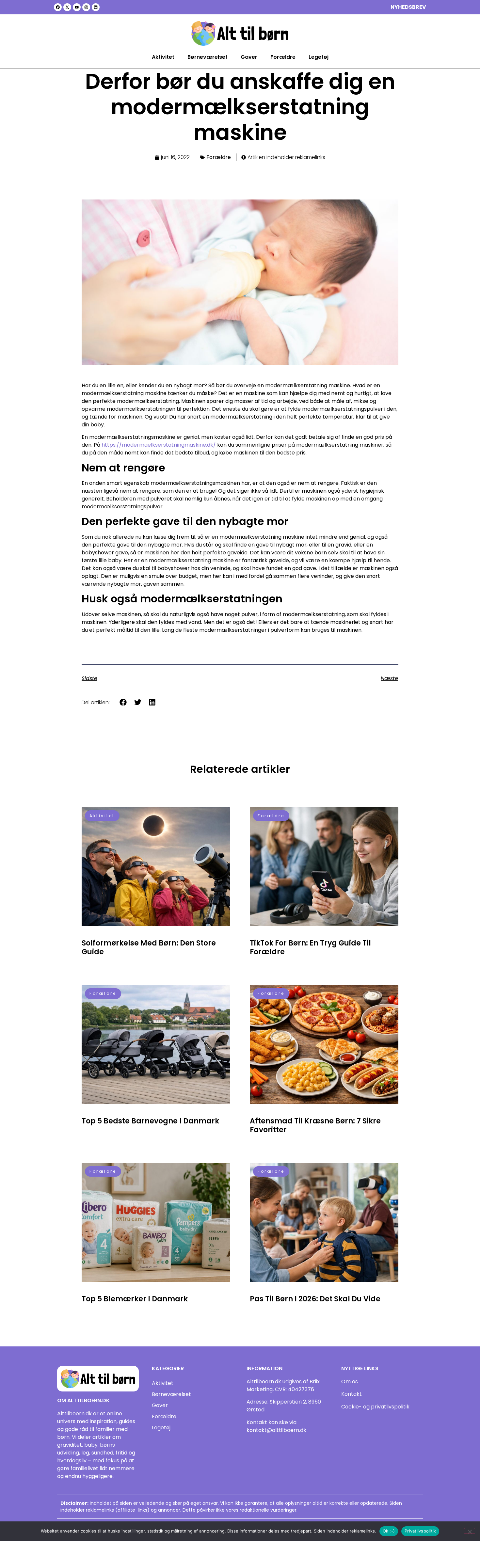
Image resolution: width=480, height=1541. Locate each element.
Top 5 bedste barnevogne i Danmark (150, 1121)
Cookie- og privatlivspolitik (375, 1406)
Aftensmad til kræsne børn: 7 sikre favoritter (315, 1125)
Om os (349, 1381)
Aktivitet (163, 57)
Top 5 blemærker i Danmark (135, 1299)
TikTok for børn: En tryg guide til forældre (310, 947)
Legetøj (318, 57)
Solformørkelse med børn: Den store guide (149, 947)
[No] (469, 1531)
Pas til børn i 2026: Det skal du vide (315, 1299)
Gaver (249, 57)
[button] (123, 702)
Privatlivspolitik (420, 1530)
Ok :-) (389, 1530)
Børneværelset (207, 57)
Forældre (283, 57)
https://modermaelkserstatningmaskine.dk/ (159, 445)
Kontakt (351, 1394)
